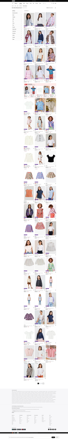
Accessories (28, 418)
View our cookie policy (31, 437)
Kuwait (12, 421)
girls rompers (13, 393)
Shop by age (50, 423)
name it (17, 392)
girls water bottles (32, 398)
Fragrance (43, 418)
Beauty (27, 3)
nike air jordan (23, 392)
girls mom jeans (26, 399)
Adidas (20, 418)
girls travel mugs (36, 398)
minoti (37, 391)
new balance (29, 392)
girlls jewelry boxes (21, 398)
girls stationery (17, 398)
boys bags (28, 393)
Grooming (35, 421)
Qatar (12, 422)
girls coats (51, 393)
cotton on (35, 391)
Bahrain (12, 423)
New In (35, 416)
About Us (13, 416)
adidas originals (19, 391)
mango (27, 391)
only (14, 391)
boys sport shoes (32, 392)
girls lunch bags (40, 398)
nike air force (20, 392)
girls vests (46, 398)
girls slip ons (31, 393)
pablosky (26, 392)
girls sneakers (42, 392)
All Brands (20, 423)
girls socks (20, 399)
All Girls (50, 424)
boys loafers (46, 392)
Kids (33, 3)
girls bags (34, 393)
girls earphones (13, 398)
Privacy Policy (13, 417)
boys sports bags (53, 399)
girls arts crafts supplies (35, 399)
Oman (12, 424)
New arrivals (50, 416)
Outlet (31, 3)
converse (13, 392)
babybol (44, 391)
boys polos (40, 393)
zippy (49, 391)
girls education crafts (30, 399)
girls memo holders (44, 399)
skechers (29, 391)
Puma (19, 422)
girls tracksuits (13, 399)
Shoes (27, 417)
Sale (27, 422)
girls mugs (28, 398)
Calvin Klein (20, 421)
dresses (48, 392)
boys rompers (53, 392)
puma (22, 391)
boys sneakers (39, 392)
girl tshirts (46, 393)
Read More (13, 412)
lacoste (15, 392)
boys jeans (23, 393)
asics (25, 391)
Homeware (50, 421)
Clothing (28, 416)
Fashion (21, 3)
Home (40, 3)
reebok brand (51, 391)
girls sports (36, 392)
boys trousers (36, 393)
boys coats (48, 393)
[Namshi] (13, 0)
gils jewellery (54, 393)
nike (23, 391)
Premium (36, 3)
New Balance (20, 417)
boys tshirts (43, 393)
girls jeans (25, 393)
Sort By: (48, 7)
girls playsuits (16, 393)
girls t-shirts (43, 398)
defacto (13, 391)
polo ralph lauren (41, 391)
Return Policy (13, 418)
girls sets (51, 392)
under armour (32, 391)
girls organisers (25, 398)
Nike (19, 416)
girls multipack (16, 399)
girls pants (49, 398)
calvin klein (55, 391)
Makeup (42, 417)
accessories (20, 393)
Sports (24, 3)
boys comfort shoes (49, 399)
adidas (16, 391)
